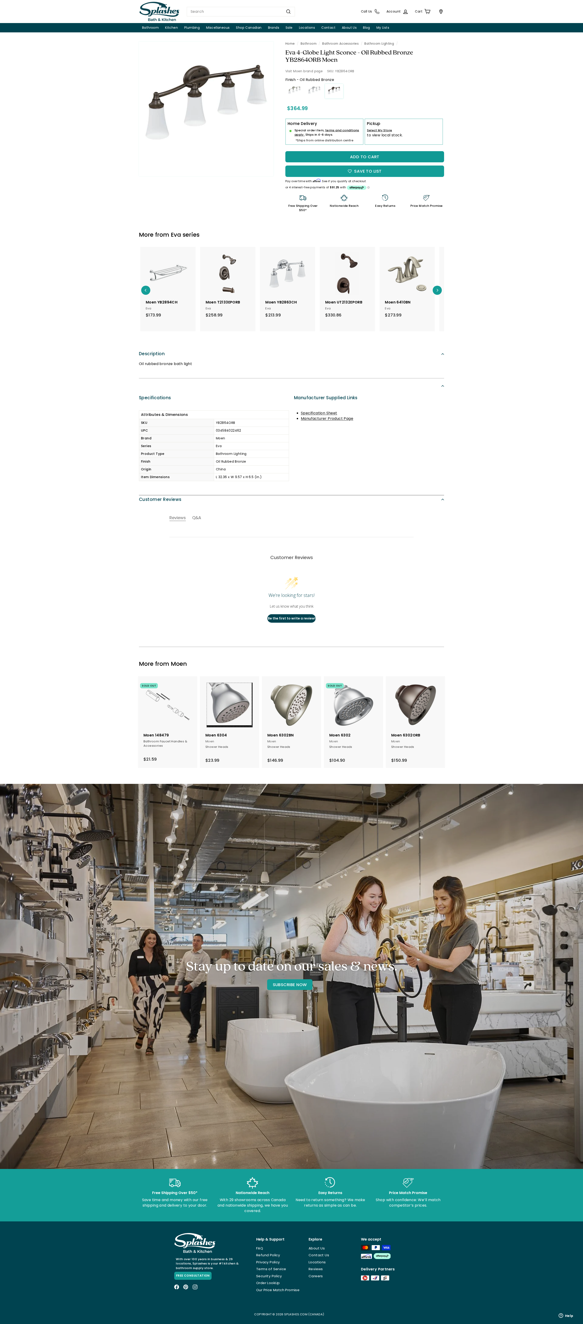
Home (290, 43)
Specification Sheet (319, 413)
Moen (179, 664)
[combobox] (241, 11)
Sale (289, 27)
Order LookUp (268, 1282)
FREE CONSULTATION (193, 1275)
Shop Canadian (248, 27)
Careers (316, 1276)
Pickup (373, 123)
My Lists (382, 27)
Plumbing (192, 27)
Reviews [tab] (177, 518)
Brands (273, 27)
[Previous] (145, 290)
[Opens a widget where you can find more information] (565, 1316)
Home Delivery (302, 123)
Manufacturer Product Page (327, 418)
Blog (366, 27)
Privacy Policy (268, 1262)
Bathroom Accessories (340, 43)
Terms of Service (271, 1269)
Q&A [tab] (196, 518)
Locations (307, 27)
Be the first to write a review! (291, 618)
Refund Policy (268, 1255)
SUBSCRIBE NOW (290, 984)
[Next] (437, 290)
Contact (328, 27)
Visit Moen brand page (304, 71)
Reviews (316, 1269)
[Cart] (440, 11)
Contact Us (319, 1255)
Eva (176, 235)
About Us (349, 27)
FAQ (259, 1248)
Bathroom (150, 27)
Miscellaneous (218, 27)
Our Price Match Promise (277, 1290)
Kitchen (171, 27)
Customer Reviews (160, 499)
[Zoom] (206, 109)
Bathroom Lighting (379, 43)
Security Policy (269, 1276)
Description (152, 354)
